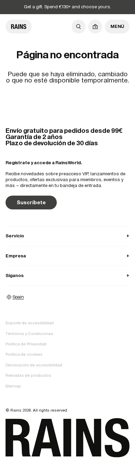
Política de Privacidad (26, 344)
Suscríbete (31, 202)
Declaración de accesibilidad (34, 365)
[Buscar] (79, 26)
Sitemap (13, 386)
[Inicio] (19, 26)
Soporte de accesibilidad (30, 323)
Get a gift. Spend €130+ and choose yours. (67, 6)
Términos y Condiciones (29, 334)
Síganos (67, 275)
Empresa (67, 255)
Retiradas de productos (28, 375)
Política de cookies (24, 354)
